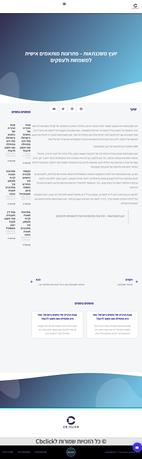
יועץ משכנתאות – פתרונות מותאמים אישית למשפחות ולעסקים (90, 216)
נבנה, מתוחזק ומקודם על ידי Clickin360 (122, 452)
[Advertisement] (84, 250)
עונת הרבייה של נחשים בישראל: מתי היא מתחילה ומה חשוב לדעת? (25, 137)
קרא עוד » (27, 163)
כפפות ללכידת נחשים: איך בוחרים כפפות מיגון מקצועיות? (25, 182)
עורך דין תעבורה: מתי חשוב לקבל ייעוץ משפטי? (9, 220)
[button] (64, 3)
